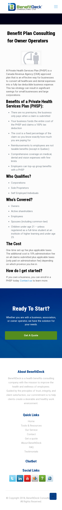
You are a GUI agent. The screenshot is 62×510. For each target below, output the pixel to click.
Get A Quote (31, 335)
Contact (31, 434)
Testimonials (31, 451)
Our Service (31, 429)
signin (50, 478)
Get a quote (31, 438)
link (20, 478)
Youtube (28, 478)
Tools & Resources (31, 425)
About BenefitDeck (31, 442)
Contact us (26, 280)
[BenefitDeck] (31, 7)
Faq (42, 478)
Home (31, 421)
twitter (13, 478)
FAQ (31, 447)
